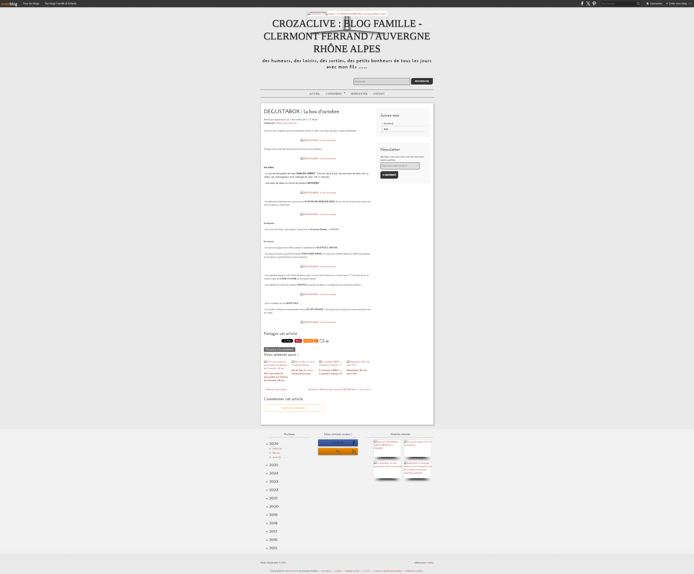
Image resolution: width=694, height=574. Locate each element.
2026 (273, 443)
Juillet (276, 448)
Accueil (314, 93)
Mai (275, 452)
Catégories (332, 94)
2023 (273, 481)
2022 (273, 490)
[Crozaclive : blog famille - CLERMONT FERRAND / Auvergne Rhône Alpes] (347, 13)
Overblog (430, 562)
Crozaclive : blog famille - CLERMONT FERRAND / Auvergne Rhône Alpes (347, 36)
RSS (386, 129)
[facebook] (582, 3)
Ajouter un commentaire (293, 408)
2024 (273, 473)
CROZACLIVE (291, 570)
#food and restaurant (287, 122)
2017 (273, 531)
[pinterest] (594, 3)
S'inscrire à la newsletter (280, 349)
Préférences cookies (414, 570)
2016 (273, 540)
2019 (273, 515)
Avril (275, 457)
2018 (273, 523)
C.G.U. (367, 570)
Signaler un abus (352, 570)
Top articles (326, 570)
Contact (379, 93)
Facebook (389, 123)
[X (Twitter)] (588, 3)
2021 (273, 498)
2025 (273, 465)
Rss (338, 451)
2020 (274, 506)
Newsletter (359, 93)
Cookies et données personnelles (388, 570)
